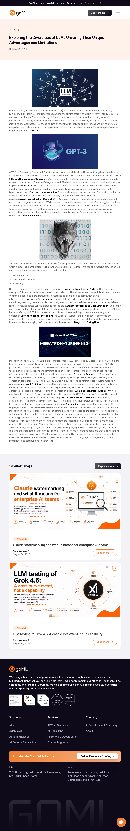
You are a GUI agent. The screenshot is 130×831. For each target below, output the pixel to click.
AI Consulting (55, 730)
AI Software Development (62, 736)
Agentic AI (15, 730)
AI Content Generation (22, 742)
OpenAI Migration (57, 742)
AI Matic (14, 725)
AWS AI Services (57, 725)
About (89, 730)
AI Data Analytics (19, 736)
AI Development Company (101, 725)
